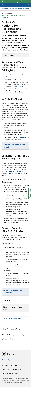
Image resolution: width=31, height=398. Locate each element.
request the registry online (13, 171)
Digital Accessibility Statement (12, 365)
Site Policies (17, 369)
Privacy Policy (6, 369)
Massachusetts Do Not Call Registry (19, 8)
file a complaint (21, 137)
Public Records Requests (10, 374)
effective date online (16, 86)
